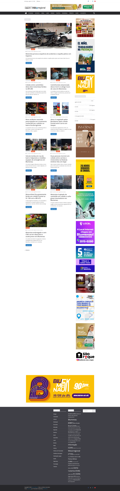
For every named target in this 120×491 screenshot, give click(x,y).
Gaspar (77, 439)
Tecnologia (55, 464)
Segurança (64, 13)
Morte (75, 454)
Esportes (37, 13)
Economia (30, 13)
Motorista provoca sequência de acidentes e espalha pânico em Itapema (48, 55)
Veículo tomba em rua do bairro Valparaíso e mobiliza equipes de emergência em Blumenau (36, 159)
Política (58, 13)
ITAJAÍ (75, 448)
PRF (72, 465)
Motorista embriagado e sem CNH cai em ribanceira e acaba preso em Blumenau (36, 234)
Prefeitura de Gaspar (57, 453)
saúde (70, 474)
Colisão (72, 428)
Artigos (54, 414)
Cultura (55, 419)
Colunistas (83, 13)
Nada (54, 445)
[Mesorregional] (25, 13)
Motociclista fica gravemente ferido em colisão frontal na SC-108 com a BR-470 (36, 196)
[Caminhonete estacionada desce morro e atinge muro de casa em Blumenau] (61, 73)
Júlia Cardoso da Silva (64, 117)
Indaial (73, 442)
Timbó (75, 478)
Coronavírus (71, 430)
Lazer (47, 13)
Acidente (72, 414)
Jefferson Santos (38, 51)
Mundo (52, 13)
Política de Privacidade (58, 450)
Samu (70, 468)
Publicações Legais (57, 456)
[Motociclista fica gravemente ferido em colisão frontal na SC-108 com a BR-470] (36, 182)
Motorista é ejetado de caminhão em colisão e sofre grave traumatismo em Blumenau (61, 197)
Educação (55, 427)
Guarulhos (55, 437)
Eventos (55, 432)
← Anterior (27, 250)
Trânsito (71, 13)
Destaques (28, 49)
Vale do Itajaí (71, 481)
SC (76, 474)
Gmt (69, 440)
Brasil (72, 426)
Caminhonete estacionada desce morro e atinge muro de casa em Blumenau (60, 87)
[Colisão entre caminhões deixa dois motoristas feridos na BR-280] (36, 73)
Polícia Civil (75, 456)
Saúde (77, 13)
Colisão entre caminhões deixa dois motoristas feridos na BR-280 (36, 87)
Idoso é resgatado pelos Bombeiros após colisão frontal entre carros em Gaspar (59, 122)
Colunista (77, 427)
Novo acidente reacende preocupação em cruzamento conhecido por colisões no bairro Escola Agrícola (36, 122)
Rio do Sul (77, 465)
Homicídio (74, 440)
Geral (42, 13)
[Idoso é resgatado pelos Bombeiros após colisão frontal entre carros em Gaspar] (61, 108)
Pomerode (75, 461)
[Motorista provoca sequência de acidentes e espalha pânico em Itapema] (49, 35)
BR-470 (77, 423)
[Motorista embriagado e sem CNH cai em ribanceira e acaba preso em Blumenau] (36, 220)
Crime (74, 435)
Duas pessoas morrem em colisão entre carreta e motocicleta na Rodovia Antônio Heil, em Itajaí (60, 159)
